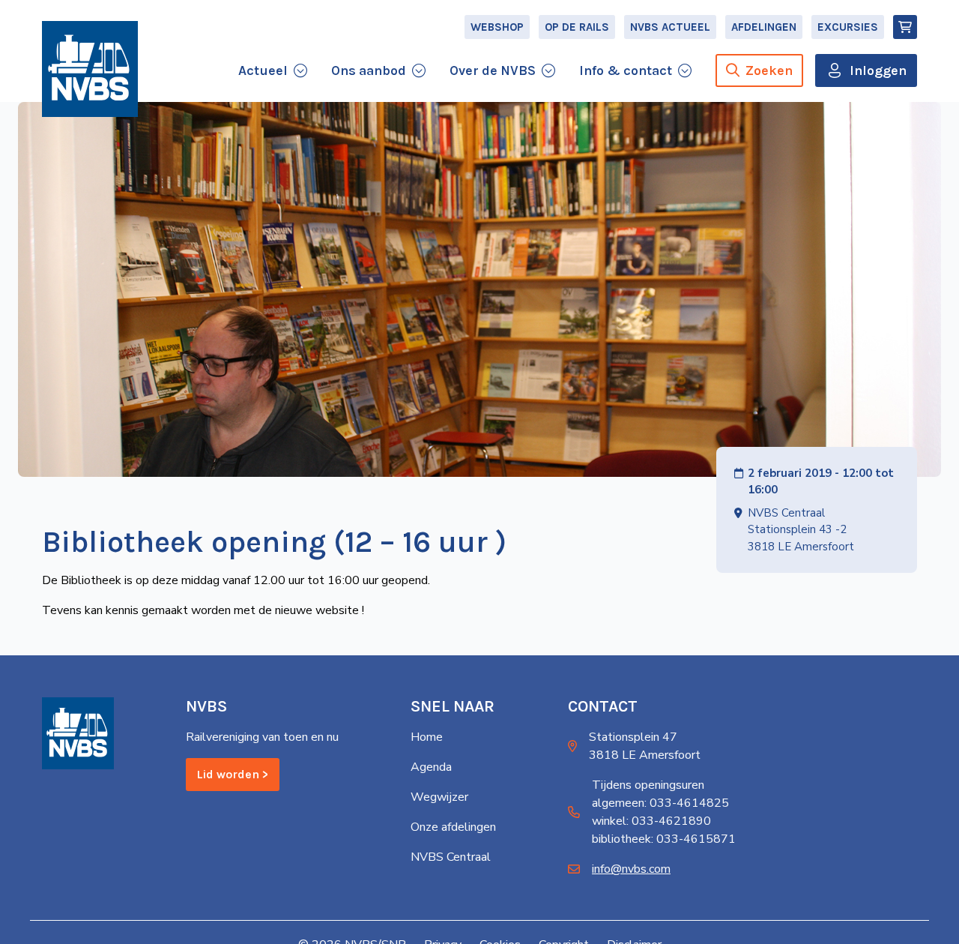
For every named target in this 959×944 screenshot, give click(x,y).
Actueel (263, 70)
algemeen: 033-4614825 (660, 803)
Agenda (431, 767)
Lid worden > (232, 774)
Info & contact (625, 70)
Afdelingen (763, 27)
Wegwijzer (439, 797)
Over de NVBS (493, 70)
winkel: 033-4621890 (651, 821)
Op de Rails (577, 27)
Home (427, 737)
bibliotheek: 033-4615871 (664, 839)
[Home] (90, 69)
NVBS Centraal (451, 857)
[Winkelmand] (905, 27)
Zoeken (769, 70)
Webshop (497, 27)
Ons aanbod (368, 70)
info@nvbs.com (631, 869)
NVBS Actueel (670, 27)
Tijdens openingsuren (648, 785)
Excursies (847, 27)
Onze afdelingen (453, 827)
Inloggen (878, 70)
